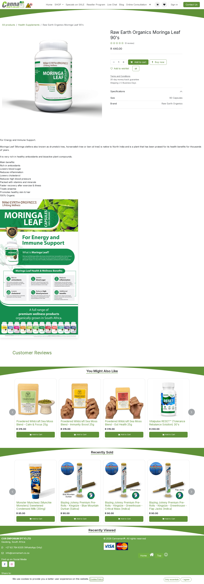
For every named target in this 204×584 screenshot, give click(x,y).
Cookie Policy (96, 579)
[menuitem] (49, 4)
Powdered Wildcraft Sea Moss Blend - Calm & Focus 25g (34, 423)
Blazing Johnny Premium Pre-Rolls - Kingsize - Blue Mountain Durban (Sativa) (80, 505)
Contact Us (191, 4)
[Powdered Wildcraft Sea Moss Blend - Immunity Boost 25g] (80, 399)
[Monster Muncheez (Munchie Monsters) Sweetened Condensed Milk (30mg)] (35, 481)
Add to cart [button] (140, 62)
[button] (14, 412)
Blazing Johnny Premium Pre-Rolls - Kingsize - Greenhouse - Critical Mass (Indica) (123, 505)
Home (143, 555)
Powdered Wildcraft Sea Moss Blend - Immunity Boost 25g (79, 423)
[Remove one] (113, 62)
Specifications (117, 91)
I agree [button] (186, 579)
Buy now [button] (159, 62)
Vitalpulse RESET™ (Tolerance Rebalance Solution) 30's (167, 423)
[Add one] (124, 62)
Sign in (174, 4)
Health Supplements (29, 24)
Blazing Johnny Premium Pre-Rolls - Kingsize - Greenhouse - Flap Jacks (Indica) (168, 505)
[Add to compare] (135, 68)
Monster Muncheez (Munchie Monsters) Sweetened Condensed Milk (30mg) (33, 505)
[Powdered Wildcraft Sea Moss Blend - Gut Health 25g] (124, 399)
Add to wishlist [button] (121, 68)
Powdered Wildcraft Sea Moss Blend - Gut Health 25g (123, 423)
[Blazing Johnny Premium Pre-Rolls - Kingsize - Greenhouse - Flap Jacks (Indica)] (168, 481)
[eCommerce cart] (157, 4)
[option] (102, 412)
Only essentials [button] (172, 579)
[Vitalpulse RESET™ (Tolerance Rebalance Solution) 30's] (168, 399)
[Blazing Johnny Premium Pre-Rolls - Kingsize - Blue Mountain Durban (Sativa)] (80, 481)
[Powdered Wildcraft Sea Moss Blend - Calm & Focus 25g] (35, 399)
